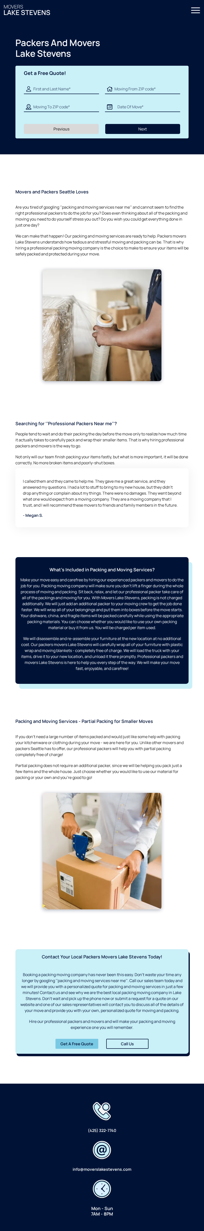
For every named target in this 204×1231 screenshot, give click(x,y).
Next (142, 129)
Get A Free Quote (76, 1044)
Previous (61, 129)
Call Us (127, 1044)
